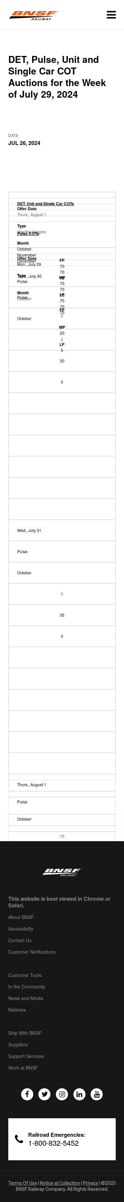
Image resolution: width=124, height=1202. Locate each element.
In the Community (26, 987)
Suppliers (18, 1045)
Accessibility (20, 929)
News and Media (25, 998)
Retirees (17, 1010)
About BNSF (21, 917)
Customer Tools (24, 975)
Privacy (90, 1183)
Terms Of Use (22, 1183)
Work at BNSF (23, 1068)
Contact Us (19, 940)
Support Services (26, 1056)
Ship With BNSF (25, 1033)
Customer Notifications (32, 952)
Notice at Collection (60, 1183)
